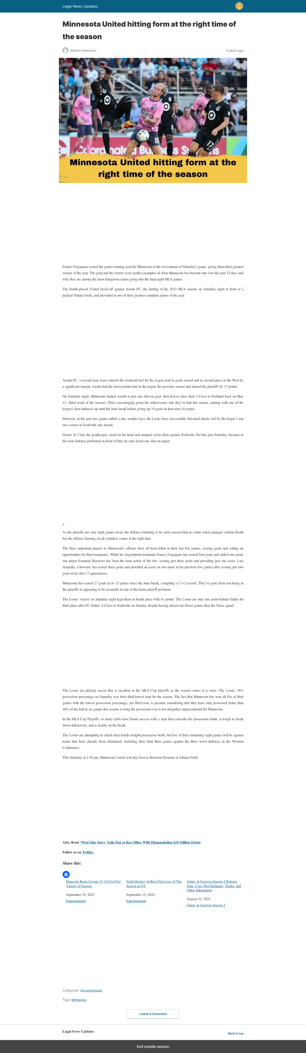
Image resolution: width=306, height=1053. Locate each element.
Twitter (88, 852)
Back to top (236, 1033)
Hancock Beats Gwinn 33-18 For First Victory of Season (93, 883)
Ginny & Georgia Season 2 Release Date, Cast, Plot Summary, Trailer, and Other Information (214, 885)
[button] (66, 874)
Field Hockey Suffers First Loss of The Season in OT (154, 883)
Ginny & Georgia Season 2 (206, 905)
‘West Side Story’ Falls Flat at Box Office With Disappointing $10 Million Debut (140, 842)
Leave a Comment (153, 1014)
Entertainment (76, 900)
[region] (153, 224)
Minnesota (78, 1000)
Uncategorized (91, 990)
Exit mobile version (153, 1046)
